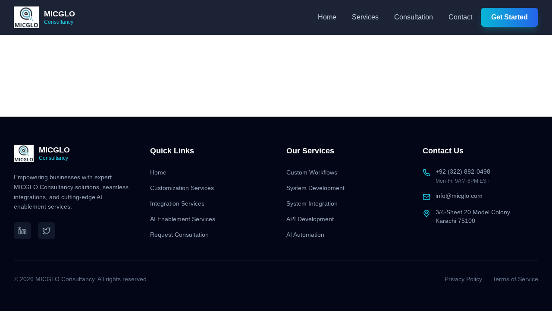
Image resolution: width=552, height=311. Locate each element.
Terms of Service (515, 279)
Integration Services (177, 203)
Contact (460, 17)
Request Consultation (179, 234)
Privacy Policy (463, 279)
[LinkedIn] (22, 230)
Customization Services (182, 187)
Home (327, 17)
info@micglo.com (459, 195)
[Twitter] (46, 230)
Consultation (413, 17)
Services (365, 17)
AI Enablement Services (182, 219)
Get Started (509, 17)
